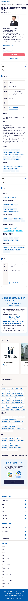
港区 (12, 388)
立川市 (23, 397)
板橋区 (16, 395)
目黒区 (21, 390)
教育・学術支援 (7, 574)
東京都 (9, 4)
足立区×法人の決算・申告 (6, 416)
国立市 (14, 404)
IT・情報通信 (6, 565)
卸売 (4, 555)
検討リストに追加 (14, 58)
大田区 (3, 393)
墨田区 (7, 390)
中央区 (8, 388)
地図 (3, 70)
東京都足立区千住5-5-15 (10, 45)
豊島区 (3, 395)
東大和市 (3, 407)
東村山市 (3, 404)
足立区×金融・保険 (15, 442)
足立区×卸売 (4, 440)
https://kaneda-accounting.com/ (13, 108)
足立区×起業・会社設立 (6, 423)
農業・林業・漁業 (7, 580)
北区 (7, 395)
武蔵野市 (3, 400)
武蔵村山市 (20, 407)
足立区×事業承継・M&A (17, 423)
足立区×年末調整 (5, 419)
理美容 (5, 571)
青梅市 (13, 400)
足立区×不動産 (21, 440)
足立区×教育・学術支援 (14, 445)
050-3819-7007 (14, 318)
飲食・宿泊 (6, 558)
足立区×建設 (4, 438)
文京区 (21, 388)
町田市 (7, 402)
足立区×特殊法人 (14, 449)
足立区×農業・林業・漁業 (15, 447)
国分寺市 (8, 404)
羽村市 (12, 409)
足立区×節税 (4, 426)
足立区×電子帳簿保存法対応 (18, 421)
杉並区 (22, 393)
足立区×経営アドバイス (21, 428)
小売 (4, 552)
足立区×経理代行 (13, 419)
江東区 (12, 390)
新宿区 (17, 388)
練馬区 (20, 395)
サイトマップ (6, 591)
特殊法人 (5, 586)
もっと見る (13, 482)
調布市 (3, 402)
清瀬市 (8, 407)
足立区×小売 (18, 438)
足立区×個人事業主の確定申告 (18, 416)
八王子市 (17, 397)
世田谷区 (8, 393)
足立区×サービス (5, 447)
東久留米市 (14, 407)
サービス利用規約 (10, 593)
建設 (4, 546)
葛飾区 (7, 397)
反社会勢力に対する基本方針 (11, 595)
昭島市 (22, 400)
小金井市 (12, 402)
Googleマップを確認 (14, 282)
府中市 (17, 400)
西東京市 (23, 409)
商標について (18, 593)
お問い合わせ (14, 54)
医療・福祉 (6, 583)
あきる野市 (17, 409)
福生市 (18, 404)
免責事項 (22, 591)
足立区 (13, 4)
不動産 (5, 562)
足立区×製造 (11, 438)
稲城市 (7, 409)
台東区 (3, 390)
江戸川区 (12, 397)
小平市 (17, 402)
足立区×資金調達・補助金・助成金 (8, 428)
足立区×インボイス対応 (6, 421)
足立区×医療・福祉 (5, 449)
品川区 (17, 390)
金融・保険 (6, 568)
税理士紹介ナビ (4, 4)
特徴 (3, 66)
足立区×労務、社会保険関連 (7, 430)
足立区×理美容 (4, 445)
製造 (4, 549)
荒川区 (11, 395)
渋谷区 (13, 393)
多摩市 (3, 409)
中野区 (17, 393)
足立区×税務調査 (12, 426)
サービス (5, 577)
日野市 (22, 402)
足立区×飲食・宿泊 (12, 440)
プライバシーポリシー (14, 591)
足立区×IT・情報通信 (6, 442)
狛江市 (23, 404)
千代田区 (3, 388)
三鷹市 (8, 400)
